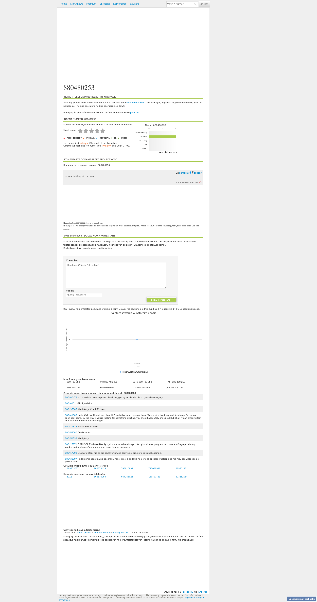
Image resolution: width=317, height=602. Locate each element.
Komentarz (72, 260)
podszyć (134, 112)
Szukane (134, 3)
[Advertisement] (133, 46)
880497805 (71, 409)
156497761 (154, 476)
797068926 (154, 468)
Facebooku (187, 591)
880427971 (71, 444)
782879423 (100, 468)
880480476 (71, 397)
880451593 (71, 438)
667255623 (127, 476)
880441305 (71, 415)
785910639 (127, 468)
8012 (69, 476)
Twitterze (202, 591)
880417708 (71, 453)
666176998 (100, 476)
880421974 (71, 426)
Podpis (70, 290)
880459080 (71, 432)
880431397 (71, 458)
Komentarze (119, 3)
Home (63, 3)
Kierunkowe (76, 3)
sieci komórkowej (135, 102)
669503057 (73, 468)
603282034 (182, 476)
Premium (91, 3)
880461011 (71, 403)
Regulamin (190, 598)
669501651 (182, 468)
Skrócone (105, 3)
